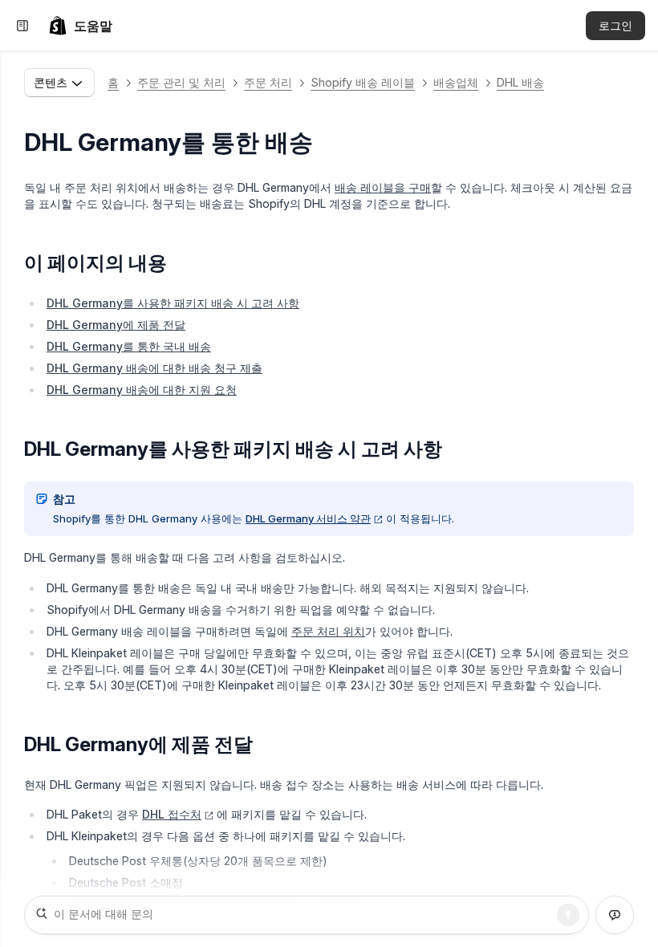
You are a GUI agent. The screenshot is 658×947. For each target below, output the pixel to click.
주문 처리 (268, 82)
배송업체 (455, 82)
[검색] (568, 915)
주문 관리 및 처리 (181, 82)
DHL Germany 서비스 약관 (308, 518)
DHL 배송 (520, 82)
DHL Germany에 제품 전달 (116, 324)
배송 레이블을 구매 (383, 187)
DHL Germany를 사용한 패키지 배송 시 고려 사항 (173, 303)
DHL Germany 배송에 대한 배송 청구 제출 (154, 368)
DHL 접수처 (171, 814)
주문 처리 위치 (328, 631)
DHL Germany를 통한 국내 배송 (129, 346)
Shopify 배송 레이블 (363, 82)
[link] (80, 25)
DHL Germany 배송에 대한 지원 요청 (142, 389)
